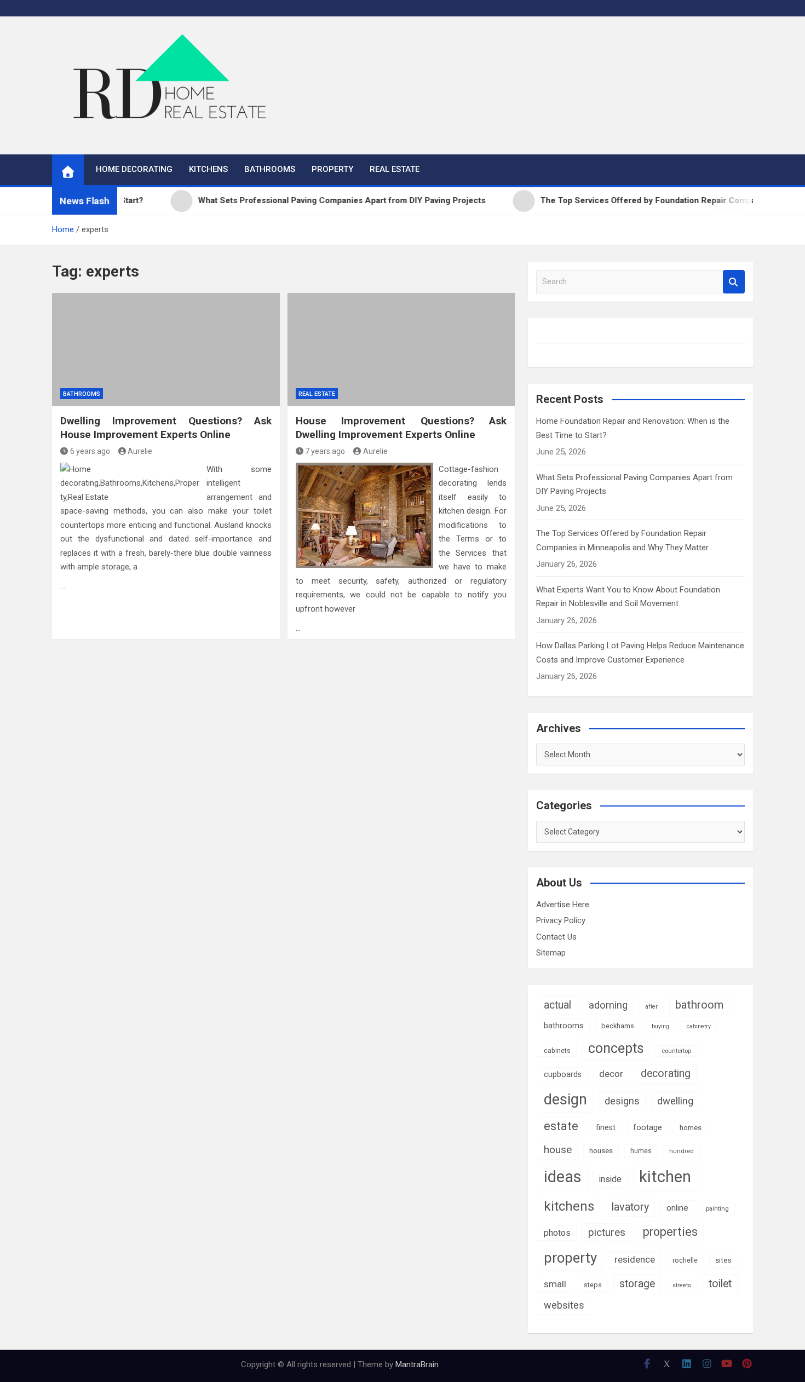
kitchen (665, 1176)
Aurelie (140, 451)
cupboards (563, 1074)
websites (564, 1305)
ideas (563, 1176)
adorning (608, 1005)
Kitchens (208, 169)
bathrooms (564, 1025)
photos (557, 1233)
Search (734, 281)
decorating (666, 1073)
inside (610, 1179)
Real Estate (394, 169)
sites (723, 1260)
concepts (616, 1048)
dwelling (675, 1101)
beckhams (617, 1026)
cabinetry (699, 1026)
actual (557, 1005)
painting (717, 1208)
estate (561, 1126)
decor (611, 1073)
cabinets (557, 1051)
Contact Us (556, 937)
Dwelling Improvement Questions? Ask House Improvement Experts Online (166, 427)
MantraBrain (417, 1364)
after (651, 1006)
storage (637, 1283)
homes (691, 1128)
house (558, 1149)
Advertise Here (562, 904)
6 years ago (90, 451)
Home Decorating (134, 169)
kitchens (569, 1206)
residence (634, 1259)
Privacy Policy (560, 920)
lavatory (630, 1207)
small (555, 1284)
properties (670, 1232)
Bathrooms (269, 169)
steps (593, 1285)
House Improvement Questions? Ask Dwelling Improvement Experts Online (401, 427)
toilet (720, 1283)
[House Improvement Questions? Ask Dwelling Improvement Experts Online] (401, 350)
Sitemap (551, 953)
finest (606, 1127)
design (565, 1099)
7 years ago (325, 451)
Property (332, 169)
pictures (606, 1232)
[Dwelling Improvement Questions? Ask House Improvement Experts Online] (166, 350)
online (677, 1208)
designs (622, 1101)
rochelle (685, 1260)
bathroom (699, 1004)
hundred (681, 1151)
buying (660, 1026)
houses (601, 1151)
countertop (676, 1051)
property (570, 1257)
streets (681, 1285)
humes (641, 1151)
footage (647, 1127)
